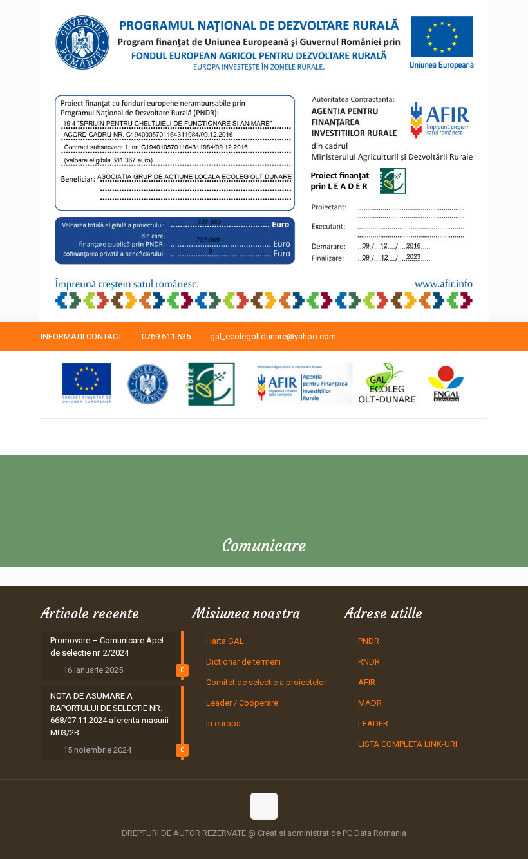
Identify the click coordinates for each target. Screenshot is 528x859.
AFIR (366, 682)
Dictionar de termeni (243, 661)
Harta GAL (225, 641)
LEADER (373, 723)
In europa (223, 723)
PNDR (368, 641)
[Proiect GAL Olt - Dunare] (263, 384)
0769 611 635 (166, 336)
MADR (370, 703)
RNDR (369, 661)
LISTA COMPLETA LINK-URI (407, 744)
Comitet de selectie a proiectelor (266, 682)
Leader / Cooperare (242, 703)
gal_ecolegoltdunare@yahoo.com (273, 336)
